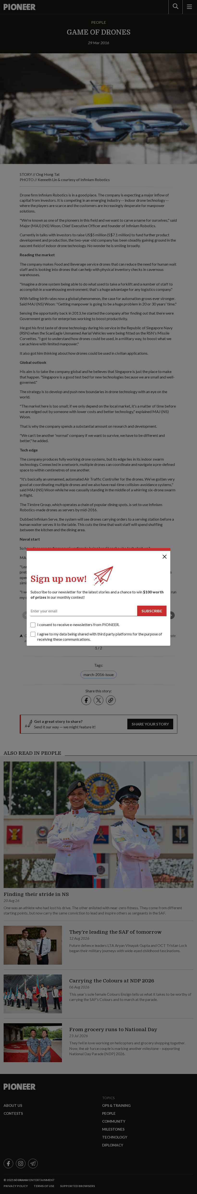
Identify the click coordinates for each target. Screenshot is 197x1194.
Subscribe (152, 611)
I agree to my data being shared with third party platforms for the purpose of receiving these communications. (99, 636)
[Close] (164, 556)
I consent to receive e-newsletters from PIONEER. (78, 624)
